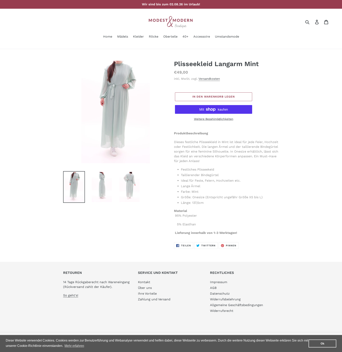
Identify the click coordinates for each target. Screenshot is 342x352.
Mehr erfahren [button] (74, 345)
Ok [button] (322, 343)
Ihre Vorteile (147, 293)
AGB (213, 288)
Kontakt (144, 282)
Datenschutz (220, 293)
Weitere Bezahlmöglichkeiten (213, 118)
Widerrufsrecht (221, 311)
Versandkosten (209, 79)
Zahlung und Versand (154, 299)
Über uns (145, 288)
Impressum (218, 282)
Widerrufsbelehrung (225, 299)
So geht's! (70, 295)
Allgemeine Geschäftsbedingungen (236, 305)
